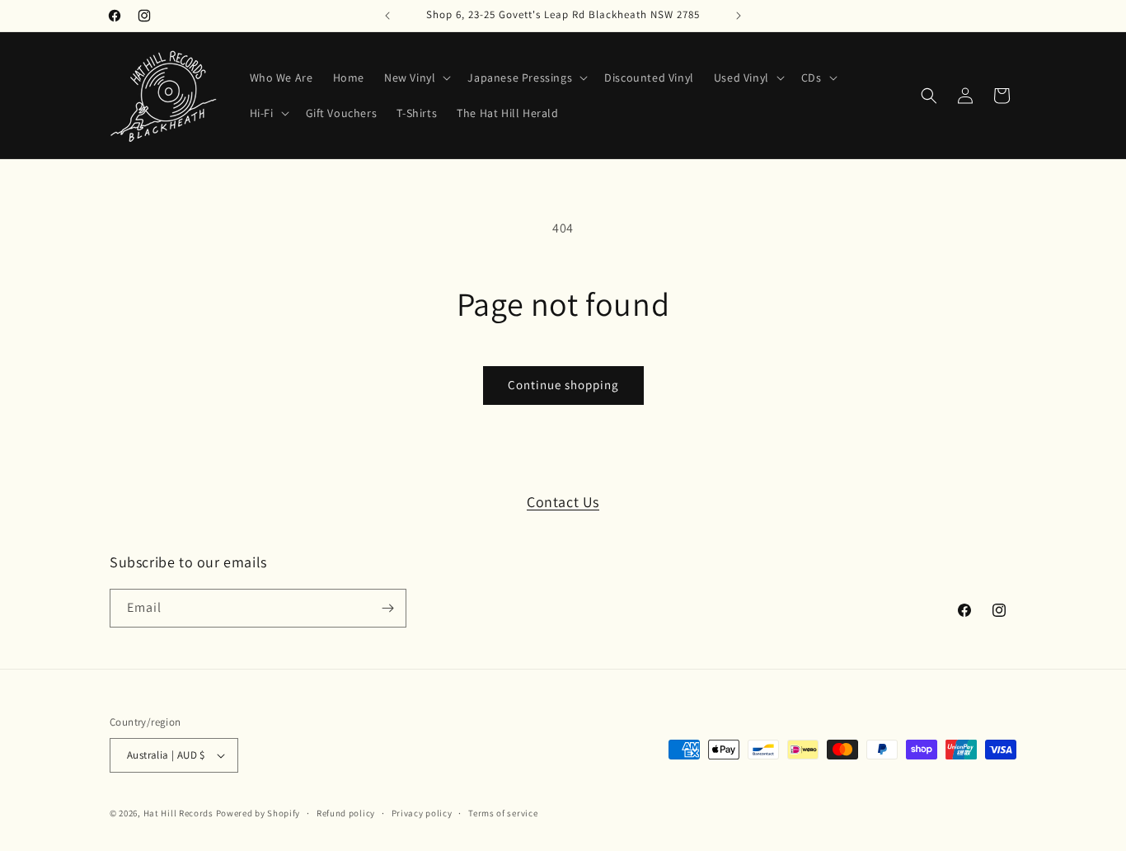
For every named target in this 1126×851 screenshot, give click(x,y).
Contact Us (563, 501)
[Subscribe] (387, 608)
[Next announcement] (738, 15)
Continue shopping (563, 385)
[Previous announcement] (387, 15)
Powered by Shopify (258, 813)
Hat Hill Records (178, 813)
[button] (415, 77)
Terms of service (502, 813)
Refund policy (346, 813)
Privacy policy (422, 813)
